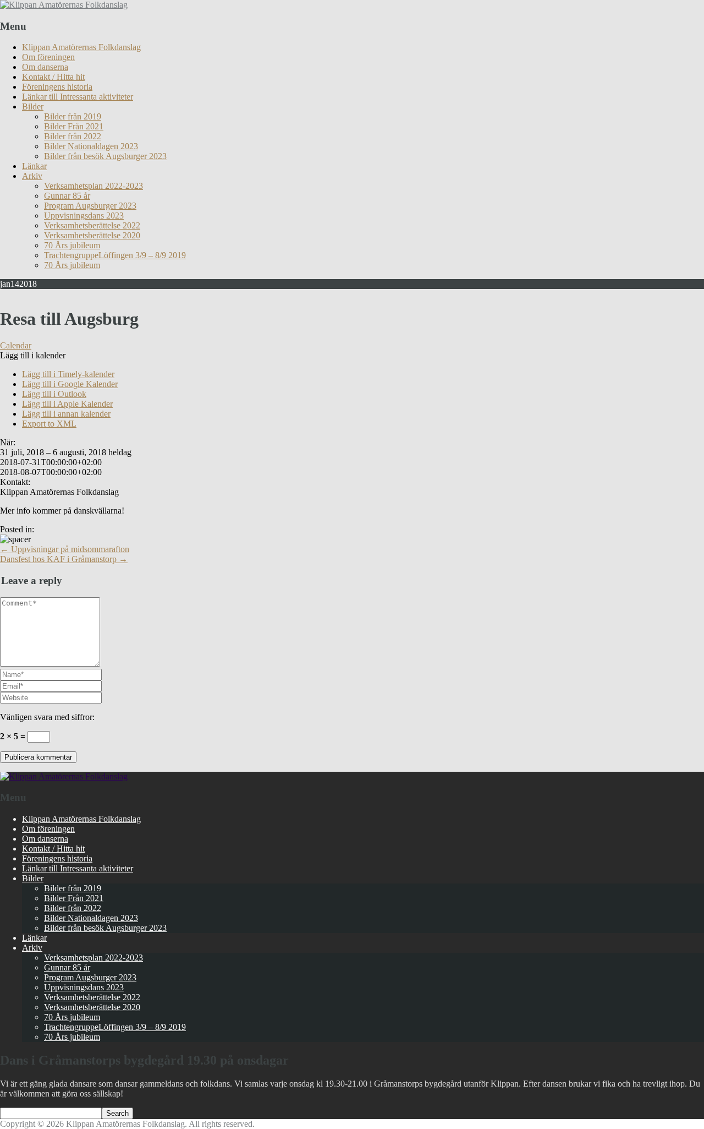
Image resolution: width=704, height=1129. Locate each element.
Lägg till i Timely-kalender (68, 374)
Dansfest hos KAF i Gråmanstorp (64, 559)
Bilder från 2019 (72, 116)
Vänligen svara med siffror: (47, 717)
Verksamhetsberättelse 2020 (92, 235)
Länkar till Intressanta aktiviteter (77, 96)
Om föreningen (48, 57)
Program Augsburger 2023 (90, 205)
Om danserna (45, 67)
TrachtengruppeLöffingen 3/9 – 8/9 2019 (115, 255)
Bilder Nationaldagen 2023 (91, 146)
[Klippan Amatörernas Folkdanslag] (64, 4)
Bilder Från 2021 (73, 126)
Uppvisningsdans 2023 (84, 215)
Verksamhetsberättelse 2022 (92, 225)
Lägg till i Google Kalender (70, 384)
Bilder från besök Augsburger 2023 (105, 156)
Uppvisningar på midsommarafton (64, 549)
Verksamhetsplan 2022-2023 (93, 185)
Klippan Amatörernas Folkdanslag (81, 47)
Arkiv (32, 176)
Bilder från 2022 (72, 136)
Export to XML (49, 423)
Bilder (32, 106)
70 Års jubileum (72, 245)
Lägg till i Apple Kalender (67, 403)
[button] (32, 355)
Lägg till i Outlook (54, 394)
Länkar (34, 166)
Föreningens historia (57, 86)
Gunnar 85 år (67, 195)
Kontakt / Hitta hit (53, 76)
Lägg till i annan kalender (66, 413)
